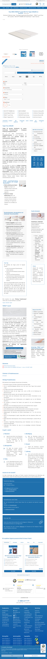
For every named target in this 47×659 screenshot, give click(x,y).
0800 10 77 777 (9, 488)
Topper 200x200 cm (7, 9)
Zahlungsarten (5, 617)
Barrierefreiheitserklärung (40, 624)
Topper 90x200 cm (27, 638)
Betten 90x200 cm (6, 638)
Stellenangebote (5, 624)
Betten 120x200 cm (6, 642)
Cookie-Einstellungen (39, 631)
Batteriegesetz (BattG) (39, 622)
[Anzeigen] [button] (5, 375)
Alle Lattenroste (16, 7)
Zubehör (43, 7)
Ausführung (7, 102)
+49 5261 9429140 (12, 489)
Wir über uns (4, 622)
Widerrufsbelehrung (39, 615)
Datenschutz (37, 612)
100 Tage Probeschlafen (7, 615)
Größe (6, 81)
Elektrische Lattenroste (32, 7)
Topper (11, 7)
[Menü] (45, 644)
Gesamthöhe (7, 87)
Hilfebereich (22, 526)
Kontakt (3, 612)
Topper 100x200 (6, 302)
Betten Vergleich (38, 625)
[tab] (5, 121)
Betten (4, 7)
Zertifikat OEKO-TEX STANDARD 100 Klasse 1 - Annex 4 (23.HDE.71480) (18, 367)
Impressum (37, 610)
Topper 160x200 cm (28, 642)
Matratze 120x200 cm (17, 642)
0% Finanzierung (5, 625)
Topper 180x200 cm (28, 643)
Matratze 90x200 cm (17, 638)
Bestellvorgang (5, 614)
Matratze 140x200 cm (17, 643)
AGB (36, 614)
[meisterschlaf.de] (25, 3)
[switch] (43, 651)
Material (6, 92)
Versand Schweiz (5, 620)
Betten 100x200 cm (6, 640)
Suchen (14, 4)
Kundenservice (5, 610)
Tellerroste (39, 7)
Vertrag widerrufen (38, 617)
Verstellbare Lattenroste (23, 7)
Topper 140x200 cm (28, 640)
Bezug (6, 97)
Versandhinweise (5, 619)
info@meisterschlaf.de (9, 491)
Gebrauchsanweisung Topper (9, 365)
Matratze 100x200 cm (17, 640)
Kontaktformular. (13, 505)
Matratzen (7, 7)
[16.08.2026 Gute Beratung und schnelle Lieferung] (33, 584)
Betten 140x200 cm (6, 643)
